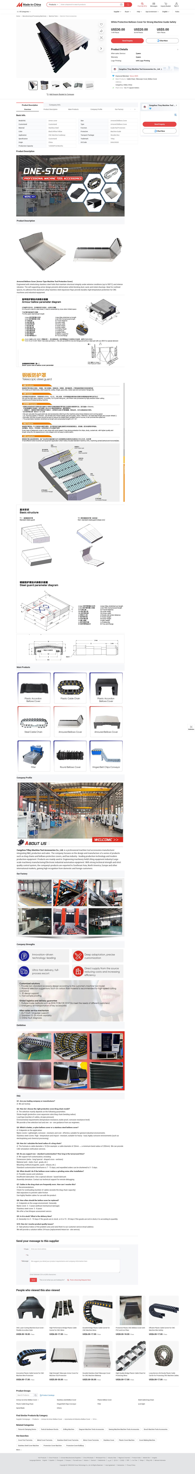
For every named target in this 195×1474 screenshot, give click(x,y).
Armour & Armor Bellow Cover (26, 1400)
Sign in (176, 6)
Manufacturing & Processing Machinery (34, 16)
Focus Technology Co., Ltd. (82, 1465)
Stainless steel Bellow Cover (66, 1400)
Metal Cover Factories (44, 1440)
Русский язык (77, 1460)
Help (138, 11)
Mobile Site (146, 1458)
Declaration (120, 1465)
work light (141, 1404)
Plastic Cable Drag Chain (24, 1404)
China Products (53, 1458)
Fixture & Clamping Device (27, 1429)
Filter (99, 1404)
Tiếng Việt (149, 1460)
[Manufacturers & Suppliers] (28, 4)
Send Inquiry (127, 41)
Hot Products (42, 1458)
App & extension (151, 11)
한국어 (116, 1460)
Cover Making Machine (147, 1440)
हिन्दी (128, 1460)
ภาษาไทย (134, 1460)
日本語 (122, 1460)
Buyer (127, 11)
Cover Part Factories (25, 1440)
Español (51, 1460)
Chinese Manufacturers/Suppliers (70, 1458)
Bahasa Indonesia (160, 1460)
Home (18, 16)
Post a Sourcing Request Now (79, 1280)
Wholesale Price (101, 1458)
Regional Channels (124, 1458)
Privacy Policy (131, 1465)
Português (60, 1460)
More (18, 1450)
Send (33, 1280)
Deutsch (93, 1460)
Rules (177, 11)
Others (59, 1408)
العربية (109, 1460)
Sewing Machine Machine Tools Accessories (124, 1429)
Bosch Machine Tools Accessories (155, 1429)
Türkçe (142, 1460)
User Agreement (110, 1465)
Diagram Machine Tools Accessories (91, 1429)
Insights (154, 1458)
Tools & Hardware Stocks (49, 1429)
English (45, 1460)
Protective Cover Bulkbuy (75, 1445)
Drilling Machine (68, 1429)
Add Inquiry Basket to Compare (61, 94)
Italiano (86, 1460)
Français (68, 1460)
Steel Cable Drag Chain (146, 1400)
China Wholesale (88, 1458)
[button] (130, 109)
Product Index (136, 1458)
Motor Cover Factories (91, 1440)
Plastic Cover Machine (126, 1440)
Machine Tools (53, 16)
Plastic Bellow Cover (105, 1400)
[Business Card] (175, 114)
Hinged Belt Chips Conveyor (66, 1404)
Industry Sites (112, 1458)
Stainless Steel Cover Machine (28, 1445)
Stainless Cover (108, 1440)
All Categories (24, 11)
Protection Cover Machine (53, 1445)
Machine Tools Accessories (68, 16)
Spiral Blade (20, 1408)
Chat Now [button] (164, 41)
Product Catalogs (48, 1395)
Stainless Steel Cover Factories (67, 1440)
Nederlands (101, 1460)
